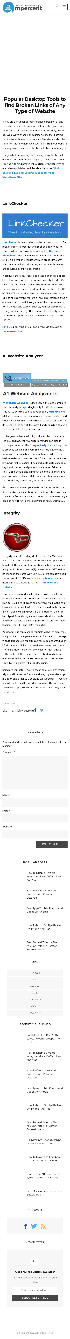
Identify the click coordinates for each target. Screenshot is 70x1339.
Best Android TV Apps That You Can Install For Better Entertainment (42, 946)
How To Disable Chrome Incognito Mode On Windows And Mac (44, 876)
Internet (35, 1006)
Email (6, 811)
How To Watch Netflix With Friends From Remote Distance (42, 894)
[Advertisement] (35, 51)
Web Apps (35, 1013)
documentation (12, 331)
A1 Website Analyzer (15, 403)
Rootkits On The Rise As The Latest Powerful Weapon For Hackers (44, 1038)
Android (35, 973)
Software (35, 999)
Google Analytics (40, 445)
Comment (8, 752)
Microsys (54, 412)
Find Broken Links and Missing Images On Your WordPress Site (30, 172)
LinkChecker (10, 242)
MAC (35, 993)
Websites (10, 704)
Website (7, 827)
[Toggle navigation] (64, 7)
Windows (35, 986)
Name (6, 795)
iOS (35, 979)
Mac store (51, 578)
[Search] (57, 6)
